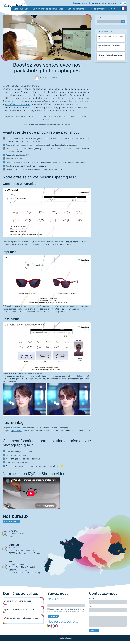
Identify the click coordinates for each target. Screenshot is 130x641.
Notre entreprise (99, 9)
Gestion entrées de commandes (48, 9)
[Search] (123, 21)
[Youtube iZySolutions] (124, 3)
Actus (113, 9)
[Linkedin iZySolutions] (121, 3)
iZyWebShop (16, 430)
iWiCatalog (15, 428)
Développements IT (77, 9)
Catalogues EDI (21, 9)
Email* (50, 602)
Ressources (96, 3)
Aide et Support (81, 3)
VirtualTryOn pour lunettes (17, 104)
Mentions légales (65, 638)
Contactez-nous (11, 521)
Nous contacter (111, 3)
